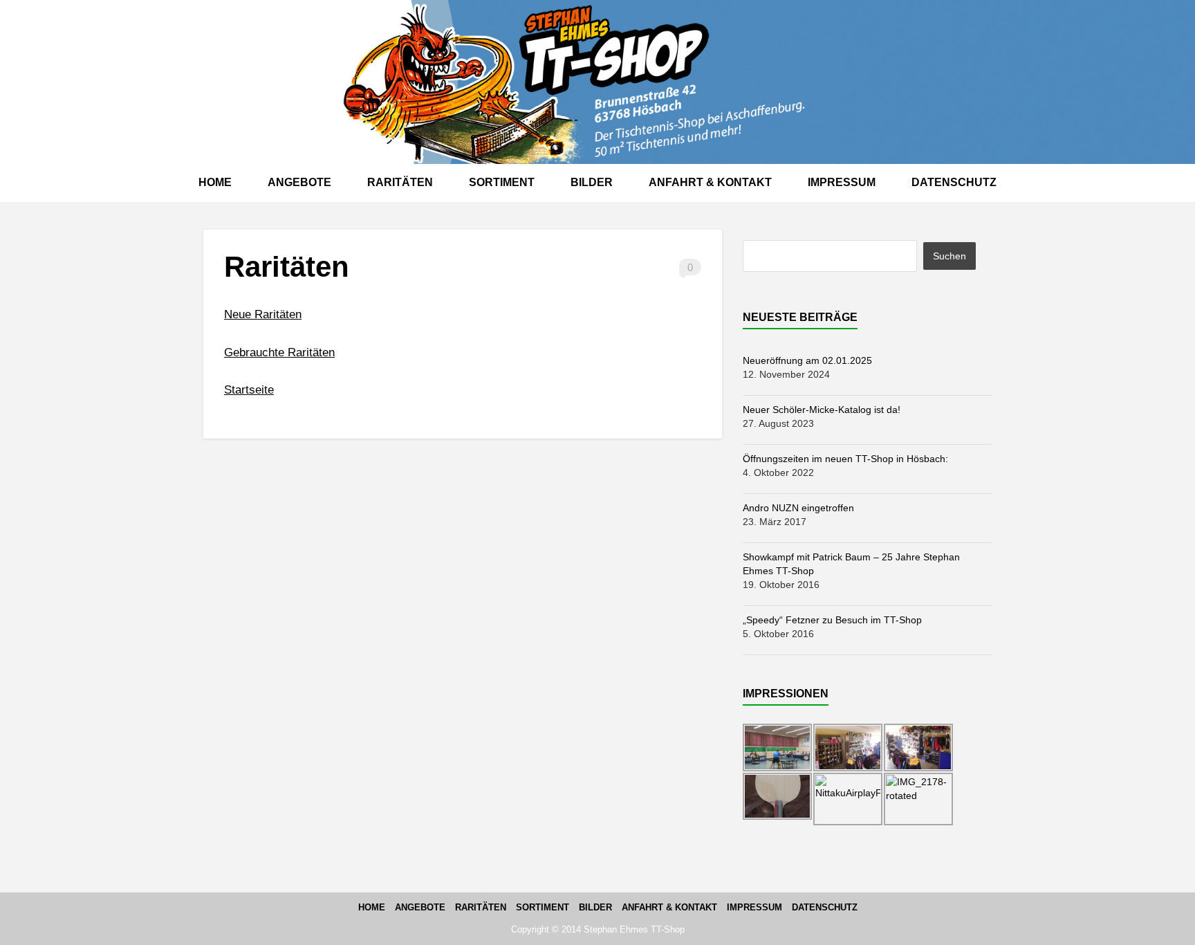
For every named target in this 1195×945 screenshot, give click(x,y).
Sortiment (502, 182)
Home (215, 182)
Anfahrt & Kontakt (710, 182)
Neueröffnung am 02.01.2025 (807, 360)
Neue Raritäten (263, 314)
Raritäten (400, 182)
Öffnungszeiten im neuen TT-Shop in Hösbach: (845, 458)
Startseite (249, 389)
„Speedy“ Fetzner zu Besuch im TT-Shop (832, 619)
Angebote (299, 182)
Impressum (842, 182)
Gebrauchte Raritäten (279, 352)
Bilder (592, 182)
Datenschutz (954, 182)
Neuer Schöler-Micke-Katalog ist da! (821, 409)
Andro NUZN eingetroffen (798, 507)
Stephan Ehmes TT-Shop (634, 929)
